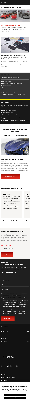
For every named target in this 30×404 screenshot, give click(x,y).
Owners (4, 341)
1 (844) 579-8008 (7, 248)
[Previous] (3, 220)
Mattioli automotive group (8, 377)
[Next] (26, 220)
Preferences (15, 400)
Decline (15, 397)
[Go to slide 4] (19, 220)
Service (4, 338)
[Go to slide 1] (11, 220)
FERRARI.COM (4, 380)
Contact (3, 374)
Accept (15, 394)
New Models (5, 331)
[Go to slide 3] (16, 220)
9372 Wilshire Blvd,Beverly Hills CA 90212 (8, 357)
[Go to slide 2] (13, 220)
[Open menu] (28, 2)
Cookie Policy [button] (20, 389)
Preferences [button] (24, 390)
